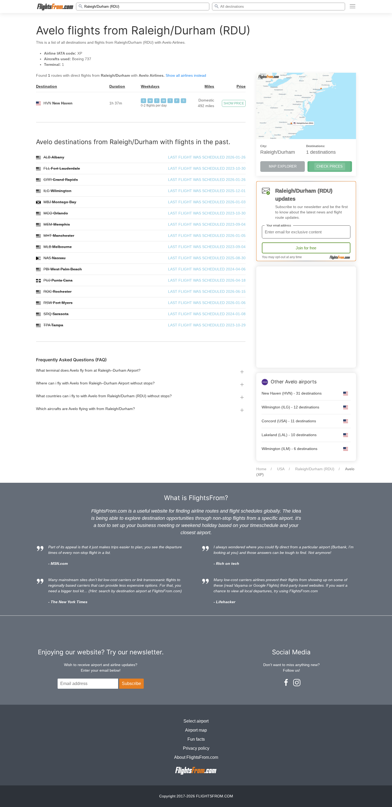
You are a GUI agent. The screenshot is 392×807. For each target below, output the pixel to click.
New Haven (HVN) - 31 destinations (292, 393)
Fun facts (196, 739)
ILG (57, 191)
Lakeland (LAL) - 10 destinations (289, 435)
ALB (53, 157)
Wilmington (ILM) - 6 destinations (289, 449)
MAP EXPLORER (283, 166)
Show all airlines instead (186, 75)
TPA (53, 325)
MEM (56, 224)
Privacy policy (196, 748)
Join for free (306, 248)
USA (281, 469)
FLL (61, 168)
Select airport (196, 721)
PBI (62, 269)
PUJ (58, 280)
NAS (54, 258)
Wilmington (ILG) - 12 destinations (290, 407)
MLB (57, 247)
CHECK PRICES (330, 166)
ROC (57, 291)
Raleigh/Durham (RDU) (314, 469)
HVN (58, 103)
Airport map (196, 730)
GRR (60, 179)
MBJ (59, 202)
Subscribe (131, 683)
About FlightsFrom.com (196, 757)
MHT (58, 235)
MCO (55, 213)
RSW (58, 303)
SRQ (56, 314)
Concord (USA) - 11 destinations (289, 421)
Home (261, 469)
